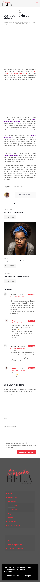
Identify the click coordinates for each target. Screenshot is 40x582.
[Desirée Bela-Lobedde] (7, 3)
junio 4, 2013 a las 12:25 (17, 296)
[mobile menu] (37, 3)
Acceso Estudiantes (14, 525)
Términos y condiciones (15, 548)
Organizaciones (13, 497)
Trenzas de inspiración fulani (13, 212)
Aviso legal (11, 537)
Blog (9, 514)
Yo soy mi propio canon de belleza (15, 261)
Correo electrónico (10, 426)
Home (10, 493)
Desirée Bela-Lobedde (21, 22)
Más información (12, 576)
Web (5, 435)
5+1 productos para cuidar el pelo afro (16, 276)
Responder (32, 294)
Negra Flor (16, 321)
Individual (14, 509)
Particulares (12, 501)
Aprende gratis (12, 521)
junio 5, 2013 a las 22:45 (19, 323)
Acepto (28, 576)
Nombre (6, 418)
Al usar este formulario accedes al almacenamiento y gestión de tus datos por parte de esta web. (21, 445)
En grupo (14, 505)
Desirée (10, 518)
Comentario (8, 395)
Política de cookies (14, 541)
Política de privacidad (15, 545)
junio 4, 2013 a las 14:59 (17, 348)
